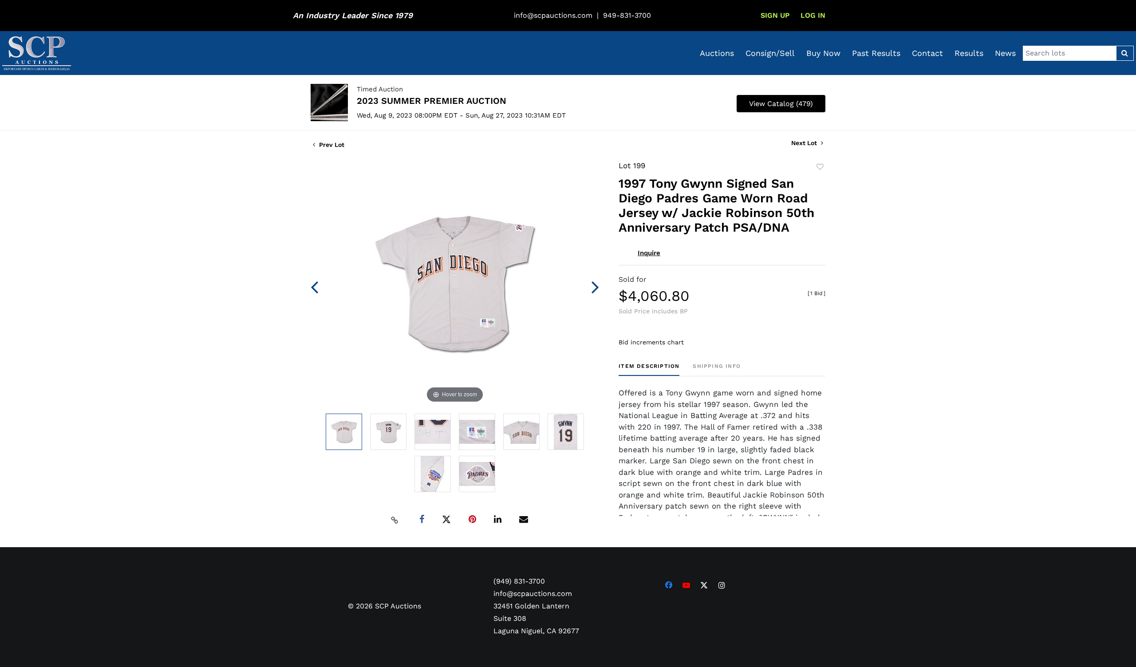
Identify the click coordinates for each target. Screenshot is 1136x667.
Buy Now (823, 53)
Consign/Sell (770, 53)
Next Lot (805, 142)
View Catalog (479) (781, 103)
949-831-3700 (627, 15)
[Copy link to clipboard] (395, 519)
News (1005, 53)
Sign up (775, 15)
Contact (927, 53)
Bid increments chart (651, 342)
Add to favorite (820, 167)
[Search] (1124, 53)
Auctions (717, 53)
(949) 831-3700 (519, 581)
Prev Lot (330, 144)
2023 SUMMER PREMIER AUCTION (431, 100)
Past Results (876, 53)
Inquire (649, 253)
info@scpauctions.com (553, 15)
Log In (813, 15)
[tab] (649, 369)
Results (969, 53)
